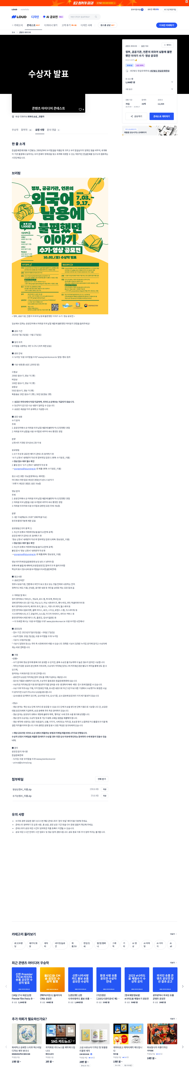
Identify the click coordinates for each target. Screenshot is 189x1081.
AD (187, 1)
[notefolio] (25, 9)
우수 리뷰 (117, 1065)
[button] (150, 80)
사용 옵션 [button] (129, 89)
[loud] (14, 9)
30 (30, 130)
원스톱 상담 (108, 25)
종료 (13, 32)
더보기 (172, 934)
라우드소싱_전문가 (36, 116)
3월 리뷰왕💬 (128, 1065)
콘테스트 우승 (85, 1065)
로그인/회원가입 (170, 9)
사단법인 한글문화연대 (159, 70)
